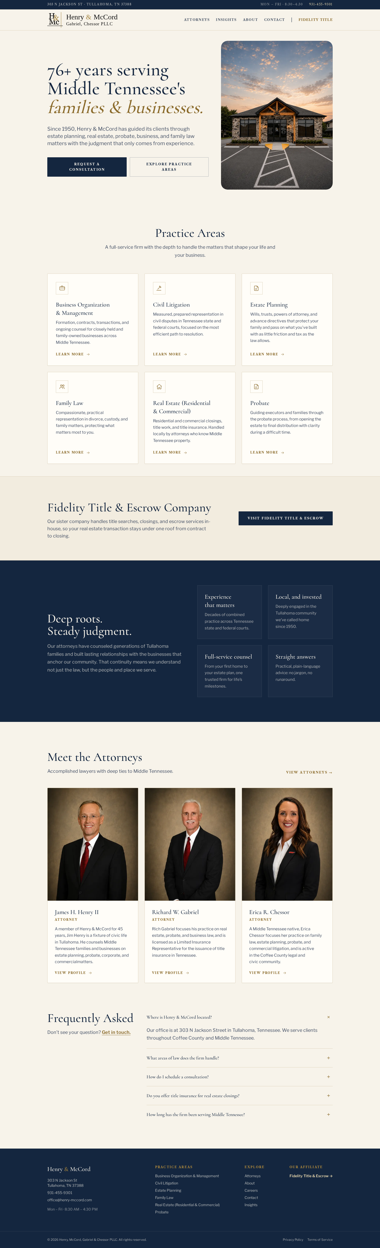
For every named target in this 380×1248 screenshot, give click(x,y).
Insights (226, 20)
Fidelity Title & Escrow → (311, 1176)
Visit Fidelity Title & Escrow (286, 518)
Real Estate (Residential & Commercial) (187, 1205)
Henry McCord (68, 1169)
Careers (251, 1190)
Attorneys (197, 20)
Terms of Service (320, 1240)
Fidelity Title (316, 20)
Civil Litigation (166, 1183)
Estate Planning (168, 1190)
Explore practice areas (169, 166)
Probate (162, 1212)
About (250, 20)
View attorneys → (309, 772)
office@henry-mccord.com (69, 1200)
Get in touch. (116, 1032)
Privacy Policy (293, 1240)
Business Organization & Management (187, 1176)
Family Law (164, 1197)
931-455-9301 (321, 4)
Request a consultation (87, 166)
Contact (274, 20)
